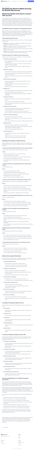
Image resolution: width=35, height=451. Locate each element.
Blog (24, 1)
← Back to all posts (5, 427)
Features (9, 1)
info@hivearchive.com (21, 442)
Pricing (18, 1)
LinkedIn (19, 443)
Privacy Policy (3, 443)
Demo (21, 1)
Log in (26, 1)
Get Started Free (30, 1)
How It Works (14, 1)
